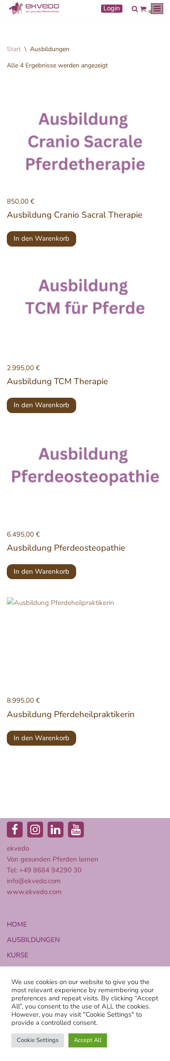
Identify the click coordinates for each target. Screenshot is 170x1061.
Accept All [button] (88, 1040)
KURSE (18, 955)
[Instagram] (35, 829)
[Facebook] (15, 829)
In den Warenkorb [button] (41, 238)
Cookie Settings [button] (37, 1040)
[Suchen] (134, 8)
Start (14, 49)
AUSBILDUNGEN (33, 939)
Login (111, 9)
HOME (17, 924)
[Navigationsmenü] (157, 8)
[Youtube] (76, 829)
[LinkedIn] (55, 829)
